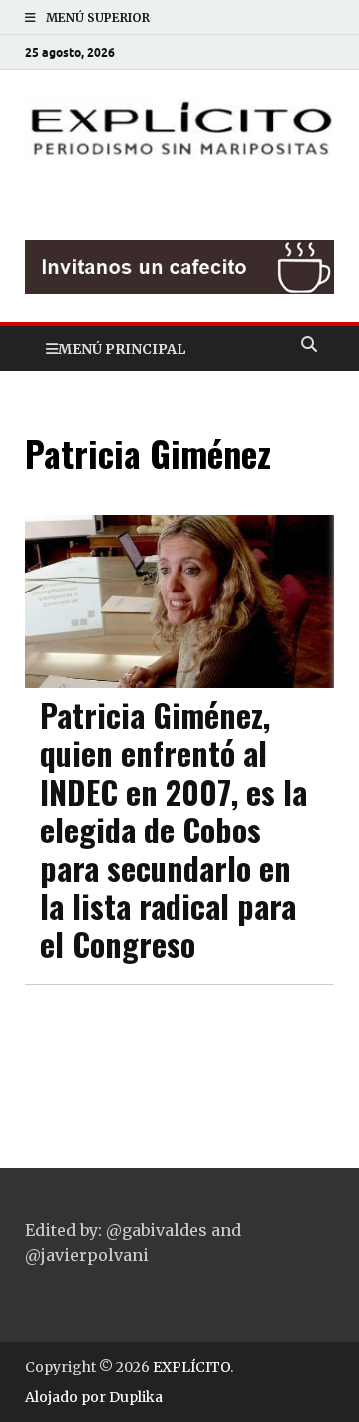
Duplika (136, 1397)
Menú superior (98, 17)
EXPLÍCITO (191, 1367)
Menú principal (121, 348)
